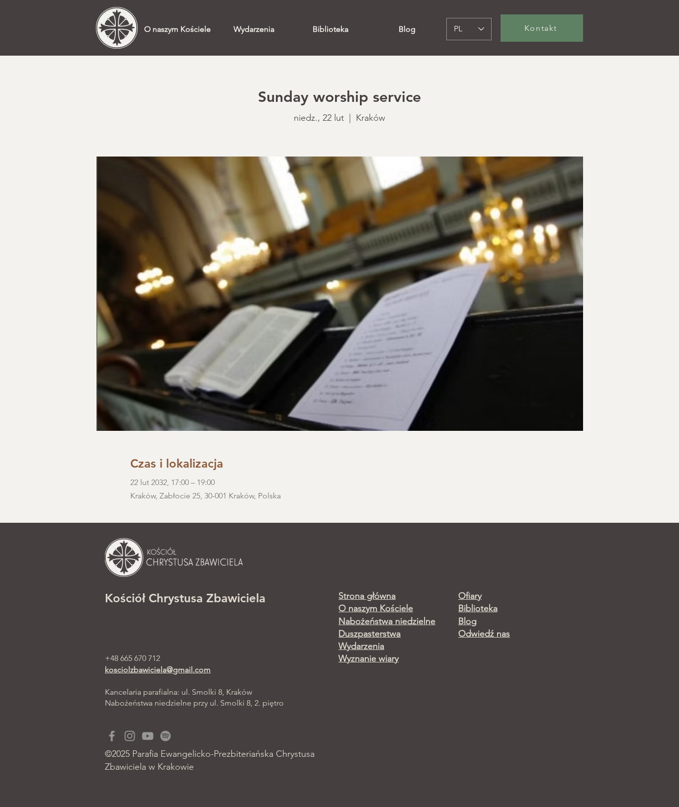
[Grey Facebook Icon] (112, 736)
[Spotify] (165, 736)
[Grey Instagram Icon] (130, 736)
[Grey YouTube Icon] (148, 736)
